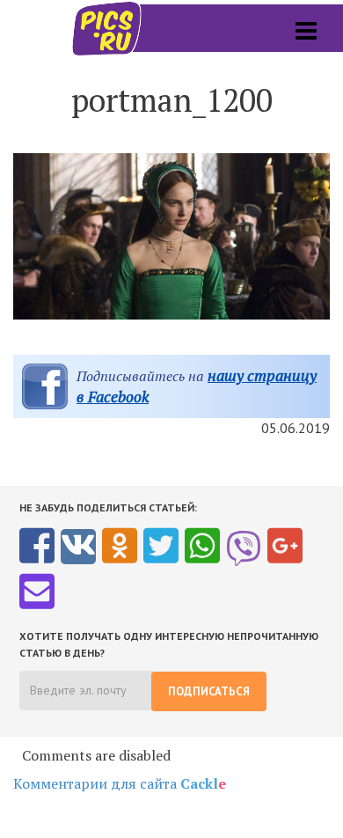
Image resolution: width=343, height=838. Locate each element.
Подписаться (209, 691)
